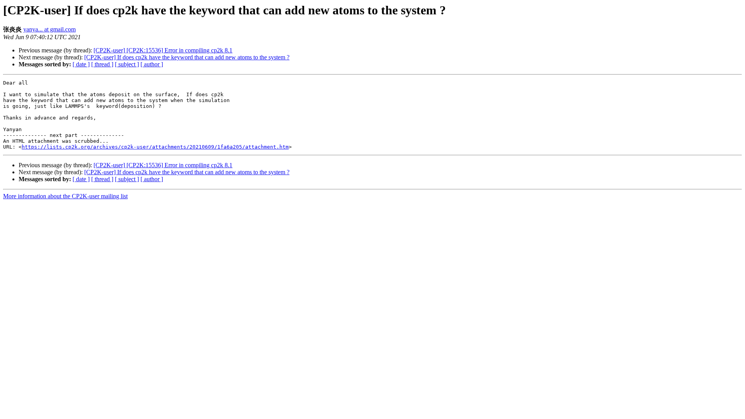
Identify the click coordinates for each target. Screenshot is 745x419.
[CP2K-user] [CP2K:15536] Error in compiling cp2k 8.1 (163, 50)
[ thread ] (102, 64)
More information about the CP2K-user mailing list (65, 196)
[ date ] (81, 64)
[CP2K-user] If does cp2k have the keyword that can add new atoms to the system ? (186, 57)
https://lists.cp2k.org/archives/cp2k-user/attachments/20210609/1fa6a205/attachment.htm (155, 147)
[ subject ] (127, 64)
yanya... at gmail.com (49, 29)
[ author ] (151, 64)
